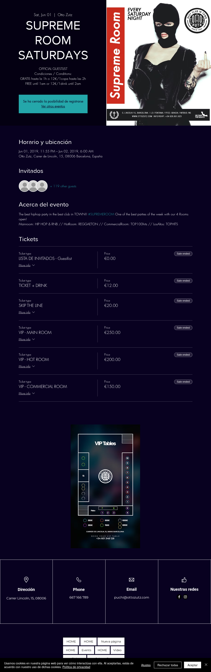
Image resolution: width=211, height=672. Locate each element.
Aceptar (193, 665)
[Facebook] (179, 596)
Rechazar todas (167, 665)
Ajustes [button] (146, 665)
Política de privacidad (76, 667)
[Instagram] (185, 596)
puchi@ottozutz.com (131, 597)
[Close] (206, 665)
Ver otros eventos (53, 106)
